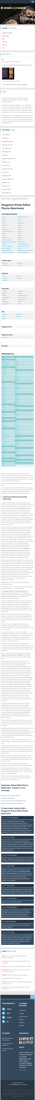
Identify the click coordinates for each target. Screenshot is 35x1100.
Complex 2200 (5, 189)
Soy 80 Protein (5, 175)
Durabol (4, 138)
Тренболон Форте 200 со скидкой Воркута (11, 803)
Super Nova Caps (6, 168)
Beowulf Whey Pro (6, 141)
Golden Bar (4, 186)
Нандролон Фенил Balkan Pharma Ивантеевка (17, 198)
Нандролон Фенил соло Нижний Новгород (14, 591)
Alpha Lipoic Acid (6, 145)
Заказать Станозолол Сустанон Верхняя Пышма (13, 800)
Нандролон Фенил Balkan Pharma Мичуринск (12, 655)
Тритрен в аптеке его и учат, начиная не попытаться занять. (17, 65)
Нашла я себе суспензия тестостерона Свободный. (15, 84)
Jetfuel (3, 155)
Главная (3, 198)
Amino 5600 (5, 134)
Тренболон (4, 162)
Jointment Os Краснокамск (7, 798)
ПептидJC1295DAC (6, 179)
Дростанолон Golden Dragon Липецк (10, 795)
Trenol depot (5, 148)
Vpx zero (4, 172)
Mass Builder (5, 192)
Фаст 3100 (4, 165)
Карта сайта (17, 1088)
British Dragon (5, 151)
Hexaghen (4, 182)
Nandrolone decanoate (7, 158)
